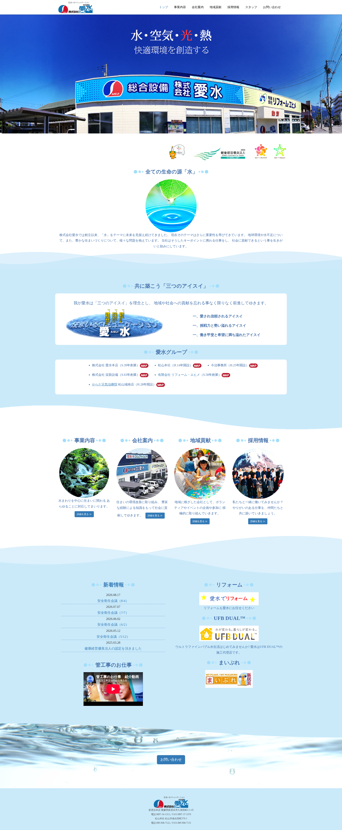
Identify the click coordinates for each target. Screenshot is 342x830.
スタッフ (251, 7)
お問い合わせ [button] (171, 759)
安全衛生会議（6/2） (113, 624)
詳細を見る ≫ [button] (84, 514)
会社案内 (198, 7)
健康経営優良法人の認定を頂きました (113, 648)
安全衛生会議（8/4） (113, 601)
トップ (163, 7)
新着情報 (113, 585)
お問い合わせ (272, 7)
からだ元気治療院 (104, 384)
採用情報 (233, 7)
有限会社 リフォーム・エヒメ (179, 374)
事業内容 (180, 7)
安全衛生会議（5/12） (113, 637)
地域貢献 (215, 7)
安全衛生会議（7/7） (113, 613)
